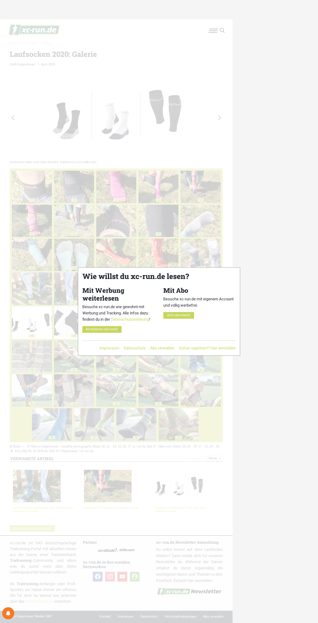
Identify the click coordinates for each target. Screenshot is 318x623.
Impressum (109, 348)
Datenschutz (135, 348)
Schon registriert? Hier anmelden (207, 348)
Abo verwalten (162, 348)
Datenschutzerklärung (130, 319)
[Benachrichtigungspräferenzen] (8, 613)
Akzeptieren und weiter (102, 329)
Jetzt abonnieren (179, 315)
